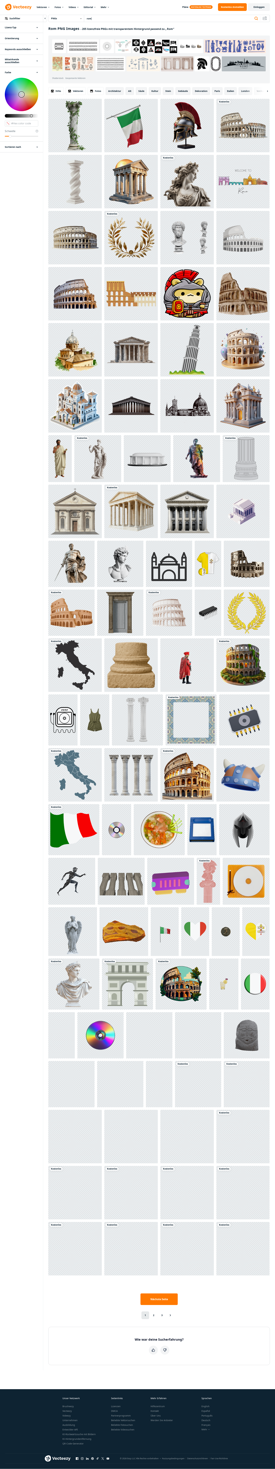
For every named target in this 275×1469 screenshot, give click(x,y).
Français (205, 1424)
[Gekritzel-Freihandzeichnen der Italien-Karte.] (75, 775)
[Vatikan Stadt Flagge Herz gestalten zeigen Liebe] (256, 931)
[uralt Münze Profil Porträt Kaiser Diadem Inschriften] (226, 931)
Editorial (88, 7)
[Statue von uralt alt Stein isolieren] (247, 1035)
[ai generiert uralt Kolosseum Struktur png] (243, 125)
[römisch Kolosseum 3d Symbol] (131, 1248)
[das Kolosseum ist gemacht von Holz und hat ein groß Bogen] (243, 1136)
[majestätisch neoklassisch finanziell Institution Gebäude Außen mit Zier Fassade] (187, 511)
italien (230, 91)
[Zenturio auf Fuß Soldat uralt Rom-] (187, 665)
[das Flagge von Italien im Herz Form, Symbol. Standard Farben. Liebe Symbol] (195, 931)
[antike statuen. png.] (208, 881)
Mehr (103, 7)
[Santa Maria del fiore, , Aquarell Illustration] (187, 406)
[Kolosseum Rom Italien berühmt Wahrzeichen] (243, 237)
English (205, 1406)
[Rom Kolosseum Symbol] (131, 293)
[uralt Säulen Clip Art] (246, 458)
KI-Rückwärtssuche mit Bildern (79, 1434)
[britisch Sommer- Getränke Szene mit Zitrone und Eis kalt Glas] (223, 984)
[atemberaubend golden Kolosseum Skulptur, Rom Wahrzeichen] (247, 564)
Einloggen (259, 7)
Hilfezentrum (158, 1406)
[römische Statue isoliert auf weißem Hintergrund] (72, 931)
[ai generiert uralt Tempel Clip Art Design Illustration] (198, 1084)
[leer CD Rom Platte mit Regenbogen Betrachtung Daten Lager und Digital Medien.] (116, 829)
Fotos (58, 7)
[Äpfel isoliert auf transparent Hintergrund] (120, 1084)
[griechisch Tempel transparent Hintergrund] (131, 511)
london (245, 91)
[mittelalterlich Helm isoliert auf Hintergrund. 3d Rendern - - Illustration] (244, 829)
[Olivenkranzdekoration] (247, 1084)
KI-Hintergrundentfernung (76, 1438)
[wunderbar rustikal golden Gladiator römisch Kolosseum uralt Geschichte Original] (75, 1248)
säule (141, 91)
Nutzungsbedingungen (173, 1458)
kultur (154, 91)
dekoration (201, 91)
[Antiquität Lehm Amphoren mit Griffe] (131, 1192)
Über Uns (156, 1415)
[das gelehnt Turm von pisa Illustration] (187, 350)
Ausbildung (68, 1424)
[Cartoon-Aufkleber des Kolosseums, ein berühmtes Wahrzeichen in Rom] (181, 984)
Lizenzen (116, 1406)
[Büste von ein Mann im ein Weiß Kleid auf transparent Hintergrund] (73, 984)
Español (205, 1410)
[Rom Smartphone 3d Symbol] (131, 1136)
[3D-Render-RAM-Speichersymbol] (170, 881)
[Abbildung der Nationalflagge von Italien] (73, 829)
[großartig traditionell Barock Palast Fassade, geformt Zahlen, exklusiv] (243, 406)
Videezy (66, 1415)
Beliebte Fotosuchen (122, 1424)
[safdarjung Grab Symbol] (169, 564)
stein (168, 91)
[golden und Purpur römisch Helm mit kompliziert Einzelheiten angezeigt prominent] (61, 1035)
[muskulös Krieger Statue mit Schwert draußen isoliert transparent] (71, 564)
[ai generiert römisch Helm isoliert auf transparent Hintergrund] (187, 125)
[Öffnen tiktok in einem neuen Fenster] (97, 1458)
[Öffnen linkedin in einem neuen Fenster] (87, 1458)
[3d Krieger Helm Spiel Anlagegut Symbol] (243, 775)
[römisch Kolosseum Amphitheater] (187, 775)
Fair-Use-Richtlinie (219, 1458)
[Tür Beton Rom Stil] (120, 613)
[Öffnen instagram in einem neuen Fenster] (82, 1458)
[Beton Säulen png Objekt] (121, 881)
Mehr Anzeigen (244, 63)
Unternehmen (70, 1420)
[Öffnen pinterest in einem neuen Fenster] (92, 1458)
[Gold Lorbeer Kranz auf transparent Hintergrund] (131, 237)
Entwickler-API (70, 1429)
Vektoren (42, 7)
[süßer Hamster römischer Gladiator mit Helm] (187, 293)
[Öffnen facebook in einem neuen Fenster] (77, 1458)
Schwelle (10, 131)
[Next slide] (265, 91)
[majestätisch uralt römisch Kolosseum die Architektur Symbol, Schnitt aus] (169, 613)
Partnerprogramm (121, 1415)
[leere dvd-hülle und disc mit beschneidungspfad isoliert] (246, 881)
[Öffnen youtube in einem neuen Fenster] (108, 1458)
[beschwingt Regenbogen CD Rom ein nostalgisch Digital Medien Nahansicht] (75, 1136)
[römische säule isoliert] (75, 125)
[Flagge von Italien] (75, 1192)
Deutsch (205, 1420)
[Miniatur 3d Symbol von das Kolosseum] (243, 1192)
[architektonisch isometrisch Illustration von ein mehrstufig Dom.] (75, 406)
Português (207, 1415)
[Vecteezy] (18, 7)
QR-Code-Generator (73, 1443)
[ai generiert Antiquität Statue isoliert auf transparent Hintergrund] (187, 181)
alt (129, 91)
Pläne (185, 7)
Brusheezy (68, 1406)
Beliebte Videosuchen (122, 1429)
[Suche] (256, 18)
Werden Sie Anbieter (162, 1420)
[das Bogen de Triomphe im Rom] (127, 984)
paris (217, 91)
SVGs (58, 91)
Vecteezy (67, 1410)
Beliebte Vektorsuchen (123, 1420)
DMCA (114, 1410)
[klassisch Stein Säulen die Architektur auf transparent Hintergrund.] (131, 775)
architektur (114, 91)
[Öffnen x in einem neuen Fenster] (102, 1458)
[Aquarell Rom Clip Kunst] (71, 613)
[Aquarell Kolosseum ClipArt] (243, 293)
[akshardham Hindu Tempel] (187, 1248)
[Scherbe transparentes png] (124, 931)
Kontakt (155, 1410)
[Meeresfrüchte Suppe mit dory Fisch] (159, 829)
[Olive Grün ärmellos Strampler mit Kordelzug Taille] (94, 720)
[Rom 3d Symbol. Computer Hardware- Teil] (244, 720)
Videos (72, 7)
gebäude (183, 91)
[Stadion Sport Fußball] (147, 458)
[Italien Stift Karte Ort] (75, 665)
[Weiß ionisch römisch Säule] (137, 720)
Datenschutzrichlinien (197, 1458)
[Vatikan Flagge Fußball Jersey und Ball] (208, 564)
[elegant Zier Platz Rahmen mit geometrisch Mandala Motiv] (191, 720)
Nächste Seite (159, 1299)
